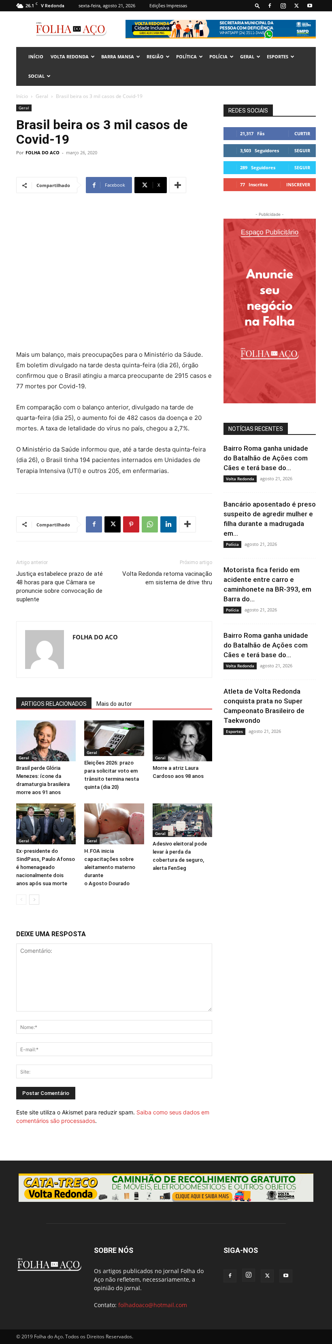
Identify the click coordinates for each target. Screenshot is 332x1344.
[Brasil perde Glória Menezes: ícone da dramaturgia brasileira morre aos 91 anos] (46, 740)
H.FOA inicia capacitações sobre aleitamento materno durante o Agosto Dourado (109, 867)
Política (186, 56)
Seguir (302, 150)
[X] (296, 5)
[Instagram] (283, 5)
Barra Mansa (117, 56)
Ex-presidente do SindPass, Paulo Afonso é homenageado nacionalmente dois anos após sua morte (45, 867)
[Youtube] (310, 5)
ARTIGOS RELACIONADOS (54, 704)
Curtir (302, 133)
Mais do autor (114, 704)
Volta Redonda (70, 56)
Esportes (277, 56)
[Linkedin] (168, 524)
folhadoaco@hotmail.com (152, 1305)
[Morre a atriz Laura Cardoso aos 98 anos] (182, 740)
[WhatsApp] (150, 524)
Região (155, 56)
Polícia (218, 56)
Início (22, 96)
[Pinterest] (131, 524)
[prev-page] (21, 900)
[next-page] (34, 900)
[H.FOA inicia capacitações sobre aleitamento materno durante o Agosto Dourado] (114, 823)
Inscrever (298, 184)
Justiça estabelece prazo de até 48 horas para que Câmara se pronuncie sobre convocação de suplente (59, 586)
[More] (177, 185)
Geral (247, 56)
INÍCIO (35, 56)
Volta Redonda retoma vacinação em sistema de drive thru (167, 578)
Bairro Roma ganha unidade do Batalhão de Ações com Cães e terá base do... (265, 458)
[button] (257, 5)
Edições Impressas (168, 5)
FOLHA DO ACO (43, 152)
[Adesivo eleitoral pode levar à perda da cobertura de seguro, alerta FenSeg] (182, 820)
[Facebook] (270, 5)
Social (36, 76)
